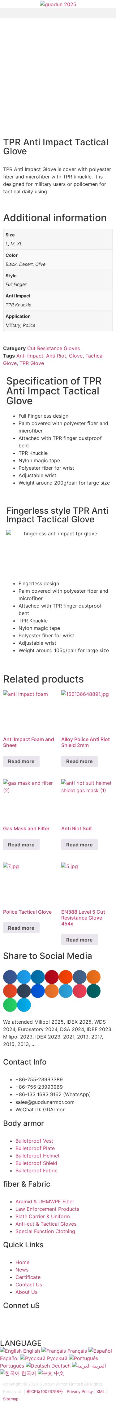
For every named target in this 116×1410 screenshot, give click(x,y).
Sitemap (11, 1398)
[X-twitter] (62, 1327)
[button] (58, 13)
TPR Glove (31, 363)
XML (101, 1391)
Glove (76, 356)
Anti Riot (56, 356)
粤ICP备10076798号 (44, 1391)
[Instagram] (79, 1327)
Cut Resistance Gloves (53, 348)
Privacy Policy (80, 1391)
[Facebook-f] (45, 1327)
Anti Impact (29, 356)
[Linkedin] (28, 1327)
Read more (21, 761)
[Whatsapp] (11, 1327)
